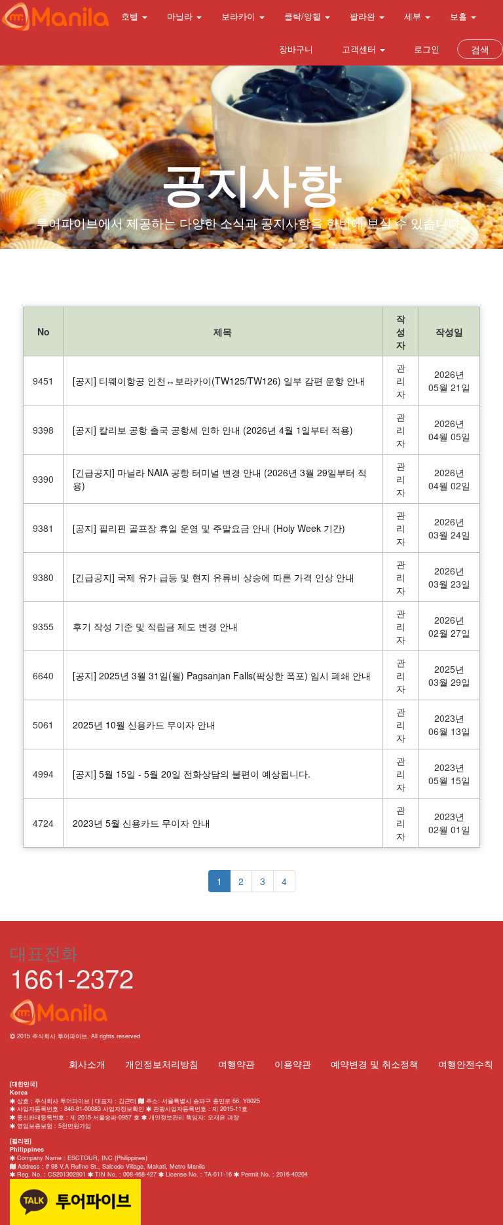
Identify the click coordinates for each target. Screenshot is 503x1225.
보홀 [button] (460, 16)
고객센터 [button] (359, 49)
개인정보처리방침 (161, 1063)
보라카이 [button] (239, 16)
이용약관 (292, 1063)
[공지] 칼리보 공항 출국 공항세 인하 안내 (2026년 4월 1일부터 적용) (213, 429)
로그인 (425, 49)
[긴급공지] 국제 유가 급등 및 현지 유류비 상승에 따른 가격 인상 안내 (213, 577)
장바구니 (294, 49)
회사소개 (87, 1063)
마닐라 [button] (181, 16)
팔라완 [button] (364, 16)
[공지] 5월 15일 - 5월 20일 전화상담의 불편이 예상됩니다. (191, 773)
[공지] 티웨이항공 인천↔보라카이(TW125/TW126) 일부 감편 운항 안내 (219, 380)
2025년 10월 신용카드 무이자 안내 (144, 724)
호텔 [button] (131, 16)
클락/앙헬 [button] (304, 16)
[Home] (55, 16)
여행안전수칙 (465, 1063)
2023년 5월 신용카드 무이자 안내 (141, 822)
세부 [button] (414, 16)
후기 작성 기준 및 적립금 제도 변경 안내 (155, 626)
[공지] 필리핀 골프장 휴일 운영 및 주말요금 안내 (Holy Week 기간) (209, 528)
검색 (480, 49)
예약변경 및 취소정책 (375, 1063)
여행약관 (236, 1063)
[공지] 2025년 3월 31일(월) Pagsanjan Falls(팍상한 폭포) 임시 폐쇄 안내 (222, 675)
